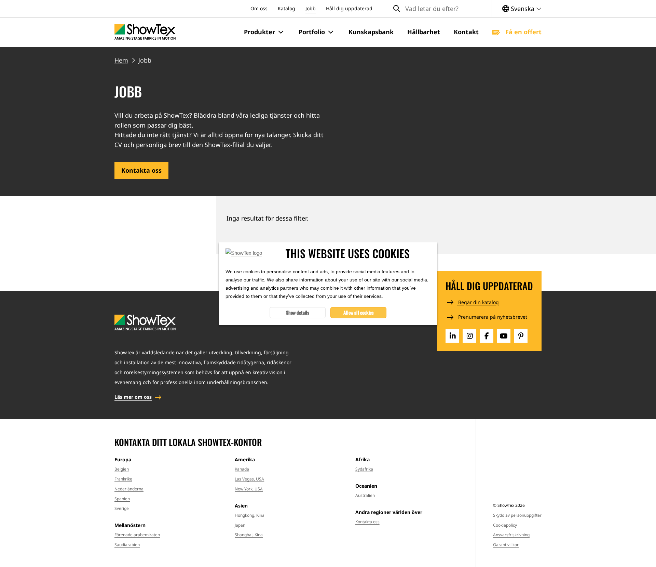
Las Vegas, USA (249, 479)
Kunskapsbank (371, 32)
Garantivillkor (506, 545)
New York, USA (249, 489)
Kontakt (466, 32)
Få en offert (523, 32)
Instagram (469, 336)
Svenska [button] (522, 8)
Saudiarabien (127, 545)
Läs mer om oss (133, 397)
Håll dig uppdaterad (349, 8)
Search (396, 8)
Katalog (286, 8)
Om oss (259, 8)
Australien (365, 495)
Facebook (486, 336)
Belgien (121, 469)
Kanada (242, 469)
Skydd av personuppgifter (517, 515)
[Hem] (145, 32)
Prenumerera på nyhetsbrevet (492, 317)
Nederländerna (129, 489)
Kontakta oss (141, 170)
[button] (264, 32)
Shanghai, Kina (249, 535)
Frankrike (123, 479)
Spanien (122, 499)
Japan (240, 525)
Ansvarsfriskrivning (511, 535)
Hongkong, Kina (249, 515)
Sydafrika (364, 469)
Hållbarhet (423, 32)
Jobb (310, 8)
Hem (121, 60)
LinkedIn (452, 336)
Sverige (121, 508)
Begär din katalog (478, 302)
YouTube (503, 336)
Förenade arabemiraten (137, 535)
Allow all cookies (358, 312)
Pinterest (521, 336)
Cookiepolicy (505, 525)
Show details (297, 312)
